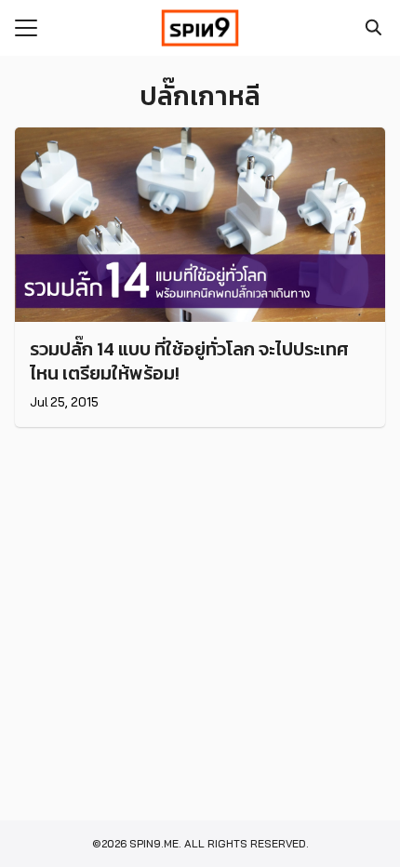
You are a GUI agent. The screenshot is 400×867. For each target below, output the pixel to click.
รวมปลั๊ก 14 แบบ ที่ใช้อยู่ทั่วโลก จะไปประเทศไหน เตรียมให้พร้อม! (189, 361)
